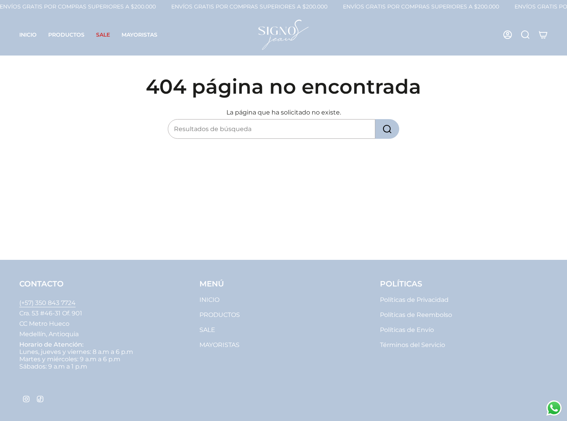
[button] (66, 35)
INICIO (209, 299)
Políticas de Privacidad (414, 299)
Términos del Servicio (412, 345)
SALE (207, 329)
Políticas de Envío (407, 329)
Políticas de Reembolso (416, 314)
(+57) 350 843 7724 (47, 302)
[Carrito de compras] (543, 34)
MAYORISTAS (219, 345)
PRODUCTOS (219, 314)
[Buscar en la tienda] (387, 129)
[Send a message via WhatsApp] (554, 408)
